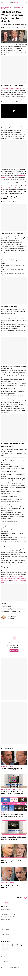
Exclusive (8, 578)
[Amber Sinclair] (4, 617)
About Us (3, 927)
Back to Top (20, 897)
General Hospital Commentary (9, 859)
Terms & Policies (5, 934)
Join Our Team (5, 929)
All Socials (5, 949)
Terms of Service (4, 959)
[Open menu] (2, 2)
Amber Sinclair (7, 27)
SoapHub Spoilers (16, 611)
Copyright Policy (4, 961)
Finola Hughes (5, 611)
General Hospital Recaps (7, 882)
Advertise (3, 932)
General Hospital (6, 606)
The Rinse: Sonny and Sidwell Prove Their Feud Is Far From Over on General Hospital (14, 885)
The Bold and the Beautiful (18, 580)
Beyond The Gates (6, 919)
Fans (18, 576)
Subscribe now (14, 650)
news (2, 812)
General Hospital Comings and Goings (11, 836)
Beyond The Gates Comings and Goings (11, 789)
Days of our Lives (5, 909)
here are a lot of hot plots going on (11, 88)
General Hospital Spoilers (8, 609)
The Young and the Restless (8, 914)
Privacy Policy (4, 956)
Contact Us (4, 937)
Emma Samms (20, 609)
